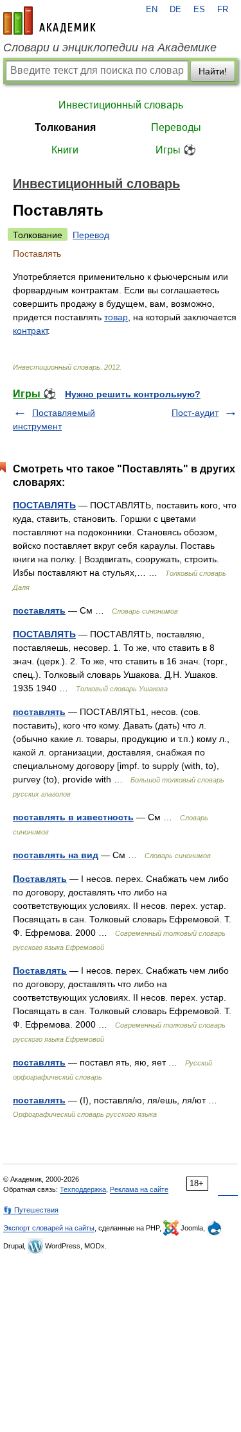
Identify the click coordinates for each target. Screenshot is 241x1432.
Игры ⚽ (176, 149)
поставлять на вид (55, 855)
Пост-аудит (195, 413)
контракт (30, 330)
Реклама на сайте (139, 1189)
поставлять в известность (73, 817)
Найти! (213, 71)
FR (222, 9)
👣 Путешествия (30, 1210)
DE (175, 9)
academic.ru (49, 20)
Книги (64, 149)
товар (116, 317)
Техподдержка (83, 1189)
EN (151, 9)
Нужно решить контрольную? (133, 394)
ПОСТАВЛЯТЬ (44, 505)
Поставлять (40, 879)
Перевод (91, 235)
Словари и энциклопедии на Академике (110, 47)
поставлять (39, 610)
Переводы (176, 127)
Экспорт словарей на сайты (48, 1228)
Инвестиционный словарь (120, 104)
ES (199, 9)
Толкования (65, 127)
